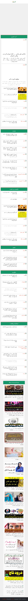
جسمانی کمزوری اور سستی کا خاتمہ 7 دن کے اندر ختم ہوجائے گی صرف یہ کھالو (9, 175)
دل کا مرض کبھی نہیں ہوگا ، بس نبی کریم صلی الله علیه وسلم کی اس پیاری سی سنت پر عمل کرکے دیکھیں (14, 413)
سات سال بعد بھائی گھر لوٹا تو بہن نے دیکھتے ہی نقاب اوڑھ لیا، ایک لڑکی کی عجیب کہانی (9, 316)
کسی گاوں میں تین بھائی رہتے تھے (10, 94)
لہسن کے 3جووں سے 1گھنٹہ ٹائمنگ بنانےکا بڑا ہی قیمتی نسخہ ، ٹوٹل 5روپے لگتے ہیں (10, 155)
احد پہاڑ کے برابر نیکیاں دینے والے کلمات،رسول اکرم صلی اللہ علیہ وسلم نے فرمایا (14, 566)
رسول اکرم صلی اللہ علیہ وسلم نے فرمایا (14, 443)
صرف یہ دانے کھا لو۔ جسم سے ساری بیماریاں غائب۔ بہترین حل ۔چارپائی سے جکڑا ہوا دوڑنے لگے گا (10, 142)
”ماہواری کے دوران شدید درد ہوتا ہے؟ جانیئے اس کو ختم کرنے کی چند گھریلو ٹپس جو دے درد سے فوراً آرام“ (14, 504)
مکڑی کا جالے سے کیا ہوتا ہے (10, 107)
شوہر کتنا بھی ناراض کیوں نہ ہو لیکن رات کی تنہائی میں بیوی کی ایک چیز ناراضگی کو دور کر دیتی (14, 535)
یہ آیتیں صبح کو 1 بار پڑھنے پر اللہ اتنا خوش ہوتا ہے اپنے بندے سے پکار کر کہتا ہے (10, 116)
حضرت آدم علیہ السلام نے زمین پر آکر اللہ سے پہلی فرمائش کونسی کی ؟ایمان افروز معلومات (10, 368)
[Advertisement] (14, 20)
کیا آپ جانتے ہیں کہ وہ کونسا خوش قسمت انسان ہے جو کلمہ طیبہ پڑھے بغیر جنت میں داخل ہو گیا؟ (10, 355)
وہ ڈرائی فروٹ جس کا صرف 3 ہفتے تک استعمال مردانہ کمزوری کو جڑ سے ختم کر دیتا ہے (10, 182)
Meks (13, 599)
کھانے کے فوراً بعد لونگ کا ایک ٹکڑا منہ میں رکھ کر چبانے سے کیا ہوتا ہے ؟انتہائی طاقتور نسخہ (14, 397)
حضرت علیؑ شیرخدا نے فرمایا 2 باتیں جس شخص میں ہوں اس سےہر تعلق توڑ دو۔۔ (14, 592)
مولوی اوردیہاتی (14, 79)
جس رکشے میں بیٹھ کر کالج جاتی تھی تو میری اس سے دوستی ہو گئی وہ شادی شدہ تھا (10, 310)
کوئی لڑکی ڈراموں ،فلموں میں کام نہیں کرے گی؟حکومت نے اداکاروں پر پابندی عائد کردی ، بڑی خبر (10, 265)
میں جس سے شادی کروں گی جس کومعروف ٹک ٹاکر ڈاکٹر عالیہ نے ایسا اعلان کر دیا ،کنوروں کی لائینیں (10, 258)
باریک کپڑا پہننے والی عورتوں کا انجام (10, 326)
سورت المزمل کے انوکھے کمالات (11, 346)
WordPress (4, 599)
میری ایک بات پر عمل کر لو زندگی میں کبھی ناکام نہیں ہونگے (10, 290)
